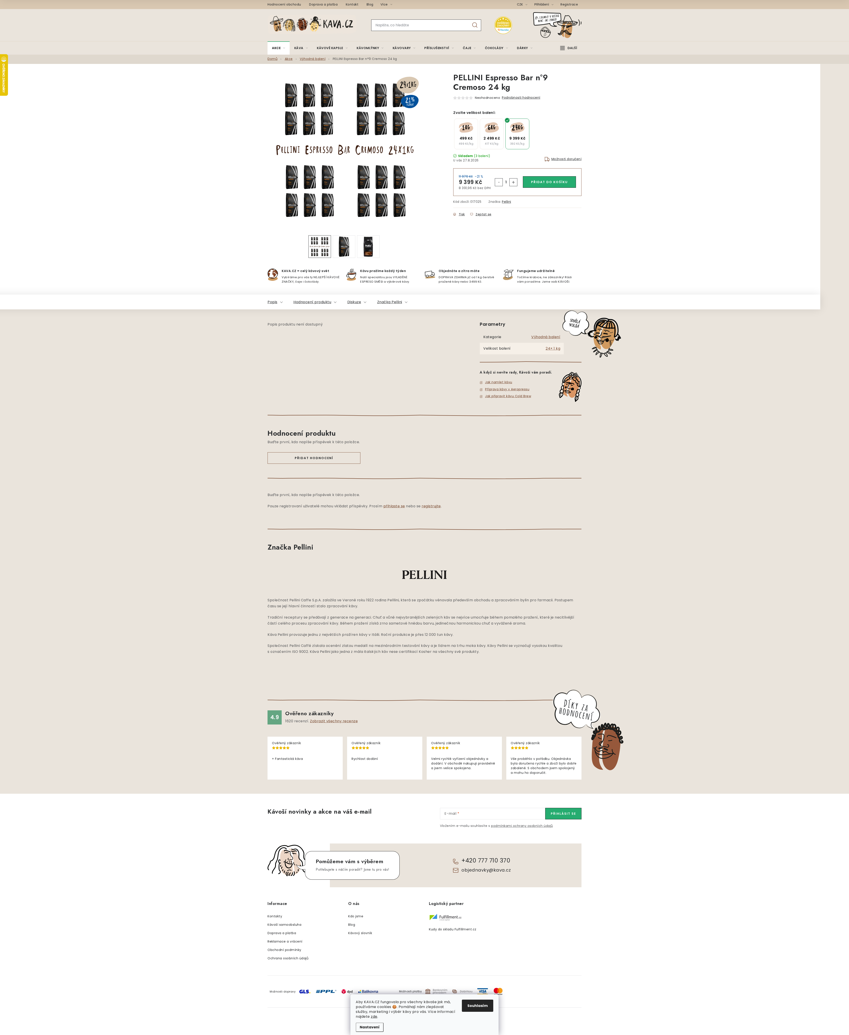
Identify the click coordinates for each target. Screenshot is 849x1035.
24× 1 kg (553, 348)
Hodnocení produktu (312, 302)
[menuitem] (279, 48)
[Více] (568, 48)
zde (374, 1016)
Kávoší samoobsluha (284, 924)
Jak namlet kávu (498, 382)
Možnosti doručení (566, 159)
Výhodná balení (545, 336)
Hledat (475, 25)
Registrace (569, 4)
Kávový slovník (360, 933)
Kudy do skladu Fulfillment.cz (452, 929)
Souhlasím (477, 1005)
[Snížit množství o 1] (499, 182)
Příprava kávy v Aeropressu (507, 389)
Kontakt (352, 4)
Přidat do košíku (549, 182)
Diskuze (354, 302)
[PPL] (326, 991)
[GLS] (305, 991)
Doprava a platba (323, 4)
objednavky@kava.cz (486, 870)
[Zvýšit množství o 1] (513, 182)
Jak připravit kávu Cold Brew (508, 396)
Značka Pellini (389, 302)
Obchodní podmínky (284, 950)
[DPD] (347, 991)
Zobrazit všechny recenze (334, 721)
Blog (370, 4)
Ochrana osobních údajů (288, 958)
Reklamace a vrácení (285, 941)
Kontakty (275, 916)
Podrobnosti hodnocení (521, 97)
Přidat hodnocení (314, 458)
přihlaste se (394, 506)
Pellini (506, 201)
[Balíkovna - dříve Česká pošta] (368, 991)
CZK (520, 4)
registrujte (431, 506)
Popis (272, 302)
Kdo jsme (355, 916)
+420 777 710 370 (485, 860)
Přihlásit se (563, 813)
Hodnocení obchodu (284, 4)
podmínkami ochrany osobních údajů (522, 826)
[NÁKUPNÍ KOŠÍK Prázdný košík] (560, 25)
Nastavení (370, 1027)
